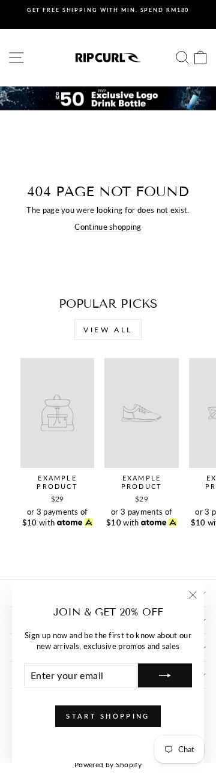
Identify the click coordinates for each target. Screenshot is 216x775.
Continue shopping (107, 227)
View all (108, 329)
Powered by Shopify (108, 764)
